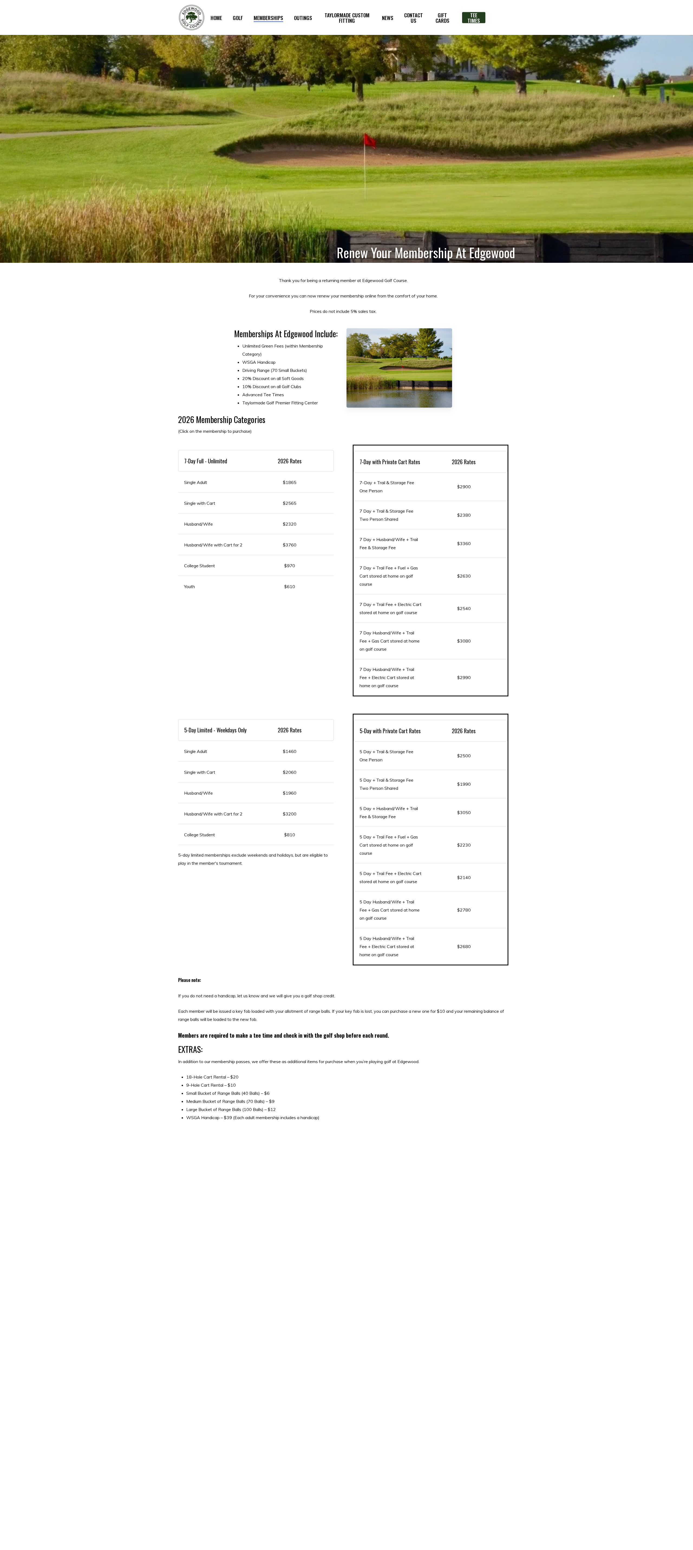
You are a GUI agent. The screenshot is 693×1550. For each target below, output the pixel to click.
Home (216, 17)
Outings (303, 17)
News (387, 17)
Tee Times (474, 17)
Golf (238, 17)
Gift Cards (442, 17)
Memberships (268, 17)
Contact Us (413, 17)
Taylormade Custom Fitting (347, 17)
